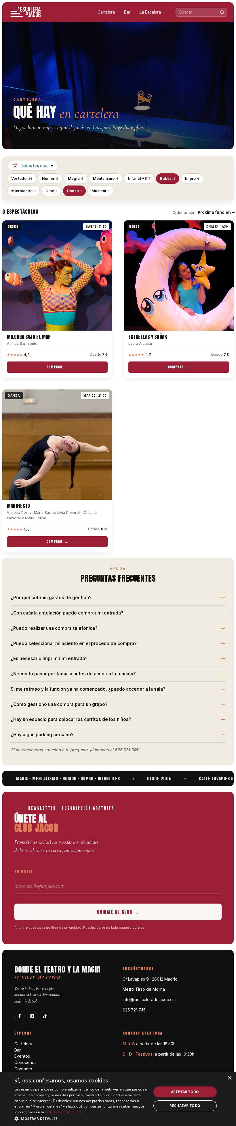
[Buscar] (222, 12)
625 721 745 (134, 1009)
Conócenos (25, 1062)
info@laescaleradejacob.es (149, 999)
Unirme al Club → (118, 911)
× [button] (229, 1078)
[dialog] (118, 1099)
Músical (100, 191)
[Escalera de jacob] (26, 12)
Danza (74, 191)
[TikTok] (45, 1016)
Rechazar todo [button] (185, 1105)
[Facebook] (19, 1016)
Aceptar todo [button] (185, 1091)
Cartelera (106, 12)
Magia (75, 178)
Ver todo (21, 178)
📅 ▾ (32, 165)
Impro (192, 178)
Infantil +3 (139, 178)
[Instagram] (32, 1016)
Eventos (22, 1056)
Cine (51, 191)
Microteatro (23, 191)
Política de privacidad (63, 1112)
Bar (127, 12)
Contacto (23, 1068)
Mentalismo (105, 178)
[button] (80, 1118)
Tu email (23, 871)
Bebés (167, 178)
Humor (50, 178)
